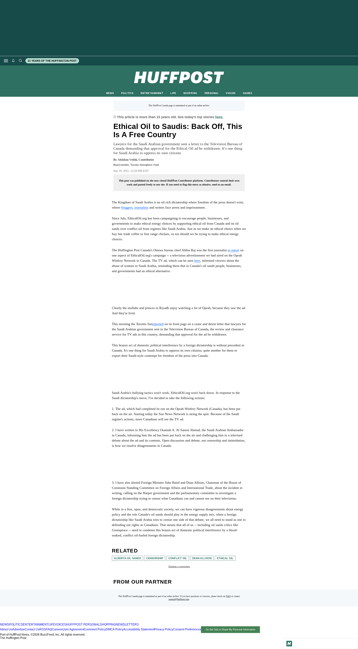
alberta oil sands (127, 558)
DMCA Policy (114, 629)
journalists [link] (141, 207)
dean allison (202, 558)
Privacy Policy (163, 629)
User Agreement (73, 629)
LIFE (173, 93)
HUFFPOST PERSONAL (83, 624)
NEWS (110, 93)
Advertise (18, 629)
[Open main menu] (6, 61)
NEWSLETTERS (127, 624)
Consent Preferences (187, 629)
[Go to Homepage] (289, 643)
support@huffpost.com (179, 599)
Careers (57, 629)
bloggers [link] (127, 207)
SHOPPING (190, 93)
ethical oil (225, 558)
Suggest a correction (179, 566)
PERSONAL (212, 93)
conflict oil (177, 558)
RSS (43, 629)
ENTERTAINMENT (152, 93)
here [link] (197, 260)
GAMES (247, 93)
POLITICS (127, 93)
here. (219, 117)
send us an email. (221, 184)
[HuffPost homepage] (48, 621)
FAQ (228, 596)
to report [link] (233, 250)
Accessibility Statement (138, 629)
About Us (6, 629)
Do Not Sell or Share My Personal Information (230, 629)
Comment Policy (95, 629)
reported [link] (158, 324)
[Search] (20, 60)
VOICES (230, 93)
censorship (154, 558)
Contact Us (32, 629)
